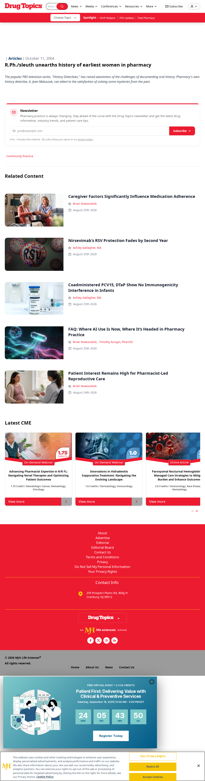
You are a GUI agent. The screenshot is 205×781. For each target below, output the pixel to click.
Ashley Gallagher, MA (87, 248)
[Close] (198, 765)
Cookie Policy (44, 777)
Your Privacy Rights (102, 571)
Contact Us (102, 552)
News (109, 667)
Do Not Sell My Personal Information (102, 567)
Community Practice (19, 156)
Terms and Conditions (102, 557)
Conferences (109, 6)
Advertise (102, 538)
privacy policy (85, 139)
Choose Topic (62, 17)
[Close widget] (152, 682)
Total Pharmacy (146, 18)
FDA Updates (127, 18)
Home (75, 667)
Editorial (102, 542)
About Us (92, 667)
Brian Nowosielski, (85, 342)
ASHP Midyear (107, 18)
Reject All (152, 766)
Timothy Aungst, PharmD (116, 342)
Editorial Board (102, 547)
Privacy (102, 562)
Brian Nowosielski (85, 203)
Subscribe (180, 131)
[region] (102, 766)
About (102, 533)
